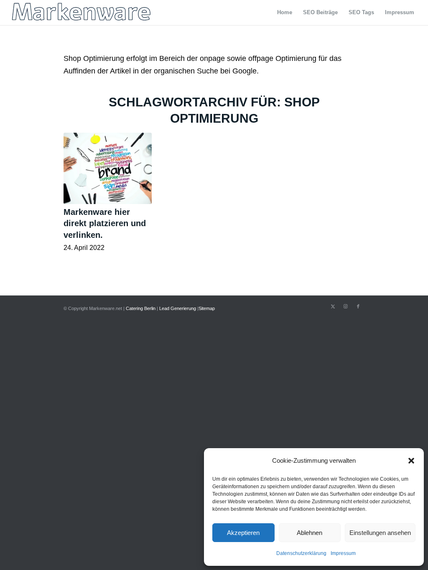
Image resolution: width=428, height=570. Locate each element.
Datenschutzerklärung (301, 553)
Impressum (343, 553)
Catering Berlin (140, 308)
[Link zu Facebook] (358, 306)
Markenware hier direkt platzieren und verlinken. (105, 223)
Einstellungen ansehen (380, 532)
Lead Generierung (177, 308)
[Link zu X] (333, 306)
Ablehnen (309, 532)
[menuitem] (285, 12)
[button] (411, 461)
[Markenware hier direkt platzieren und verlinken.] (108, 168)
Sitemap (207, 308)
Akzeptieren (243, 532)
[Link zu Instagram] (345, 306)
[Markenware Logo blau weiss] (81, 12)
